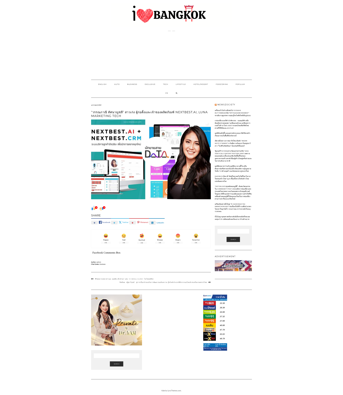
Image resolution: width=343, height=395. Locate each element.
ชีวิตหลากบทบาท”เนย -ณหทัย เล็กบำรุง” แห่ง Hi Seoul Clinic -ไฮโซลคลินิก (124, 279)
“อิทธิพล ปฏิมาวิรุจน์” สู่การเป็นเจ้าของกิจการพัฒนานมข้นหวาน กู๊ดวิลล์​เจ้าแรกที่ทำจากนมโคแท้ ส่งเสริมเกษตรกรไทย (163, 282)
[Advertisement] (171, 55)
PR (166, 93)
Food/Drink (222, 84)
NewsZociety (226, 104)
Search (233, 239)
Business (132, 84)
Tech (165, 84)
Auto (117, 84)
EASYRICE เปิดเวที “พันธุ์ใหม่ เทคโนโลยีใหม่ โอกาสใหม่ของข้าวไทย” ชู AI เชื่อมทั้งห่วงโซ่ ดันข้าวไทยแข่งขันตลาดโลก (232, 178)
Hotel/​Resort (200, 84)
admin (99, 262)
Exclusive (150, 84)
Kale (163, 391)
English (102, 84)
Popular (240, 84)
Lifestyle (181, 84)
